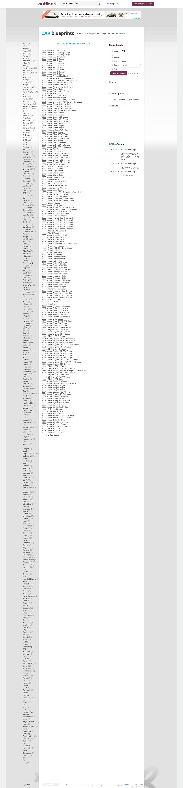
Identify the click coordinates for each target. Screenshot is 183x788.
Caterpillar (29, 157)
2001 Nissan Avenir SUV (52, 93)
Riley (27, 589)
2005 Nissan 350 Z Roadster (54, 72)
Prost (26, 569)
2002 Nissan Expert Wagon (53, 164)
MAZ (27, 480)
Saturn (27, 605)
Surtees (27, 673)
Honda (28, 311)
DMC (26, 222)
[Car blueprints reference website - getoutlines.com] (47, 3)
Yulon (26, 750)
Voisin (27, 724)
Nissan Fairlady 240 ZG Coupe (55, 166)
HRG (26, 316)
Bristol (27, 137)
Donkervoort (29, 229)
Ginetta (27, 275)
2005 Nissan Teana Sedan (53, 411)
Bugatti (28, 142)
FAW (27, 244)
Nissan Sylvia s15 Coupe (52, 409)
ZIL (26, 760)
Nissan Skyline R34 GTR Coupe (55, 375)
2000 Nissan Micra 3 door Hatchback (57, 218)
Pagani (27, 540)
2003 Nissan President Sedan (54, 276)
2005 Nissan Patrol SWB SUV (54, 265)
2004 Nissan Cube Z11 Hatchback (56, 147)
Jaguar (28, 362)
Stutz (27, 666)
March (27, 463)
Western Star (30, 736)
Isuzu (27, 355)
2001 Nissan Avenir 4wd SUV (54, 95)
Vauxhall (29, 717)
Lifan (26, 429)
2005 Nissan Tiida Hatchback (54, 420)
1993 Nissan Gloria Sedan (53, 173)
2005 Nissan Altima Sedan (53, 89)
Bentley (28, 123)
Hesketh (28, 299)
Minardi (28, 499)
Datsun (28, 205)
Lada (27, 401)
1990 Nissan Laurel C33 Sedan (55, 194)
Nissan (28, 518)
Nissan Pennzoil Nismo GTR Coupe (57, 269)
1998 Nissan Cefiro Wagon (53, 125)
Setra (27, 620)
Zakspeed (28, 753)
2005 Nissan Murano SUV (53, 237)
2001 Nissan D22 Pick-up (52, 149)
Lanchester (29, 405)
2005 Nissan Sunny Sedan (53, 398)
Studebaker (29, 663)
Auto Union (29, 101)
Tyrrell (27, 702)
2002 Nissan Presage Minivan (54, 272)
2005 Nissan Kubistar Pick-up (54, 186)
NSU (27, 523)
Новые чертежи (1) (128, 172)
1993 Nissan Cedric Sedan (53, 113)
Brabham (29, 130)
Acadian (28, 49)
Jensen (28, 369)
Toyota (28, 692)
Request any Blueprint (143, 4)
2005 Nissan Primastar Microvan (55, 282)
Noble (27, 521)
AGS (26, 58)
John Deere (30, 372)
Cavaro (27, 159)
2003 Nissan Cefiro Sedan (53, 123)
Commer (28, 178)
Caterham (28, 154)
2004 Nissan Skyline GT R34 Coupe (57, 351)
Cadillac (28, 152)
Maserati (29, 473)
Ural (26, 709)
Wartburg (28, 734)
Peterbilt (28, 555)
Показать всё (137, 161)
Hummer (28, 323)
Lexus (27, 420)
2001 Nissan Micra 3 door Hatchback (57, 220)
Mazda (28, 482)
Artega (27, 85)
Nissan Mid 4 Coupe (50, 233)
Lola (26, 441)
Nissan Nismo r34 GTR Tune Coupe (57, 248)
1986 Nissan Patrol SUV (52, 261)
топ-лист (96, 33)
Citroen (28, 174)
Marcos (27, 466)
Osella (27, 531)
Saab (27, 601)
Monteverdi (29, 509)
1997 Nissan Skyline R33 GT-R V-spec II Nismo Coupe (65, 370)
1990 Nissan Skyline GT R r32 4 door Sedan (60, 345)
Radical (27, 574)
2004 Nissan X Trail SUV (52, 428)
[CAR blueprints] (57, 33)
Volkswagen (30, 726)
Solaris (27, 639)
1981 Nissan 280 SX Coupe (53, 50)
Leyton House (30, 427)
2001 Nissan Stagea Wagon (53, 385)
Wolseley (28, 746)
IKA (26, 333)
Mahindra (29, 456)
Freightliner (29, 266)
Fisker (27, 253)
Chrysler (29, 169)
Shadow (28, 622)
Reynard (28, 586)
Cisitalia (27, 171)
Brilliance (28, 135)
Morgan (28, 511)
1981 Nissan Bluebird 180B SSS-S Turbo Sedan (62, 102)
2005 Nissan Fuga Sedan (52, 171)
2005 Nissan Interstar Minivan (54, 181)
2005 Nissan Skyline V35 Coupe (55, 381)
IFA (26, 330)
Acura (27, 51)
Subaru (28, 668)
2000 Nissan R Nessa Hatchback (56, 306)
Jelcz (27, 367)
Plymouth (29, 562)
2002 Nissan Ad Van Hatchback (55, 76)
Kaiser (27, 381)
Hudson (27, 318)
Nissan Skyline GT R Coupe (53, 336)
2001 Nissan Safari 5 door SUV (55, 308)
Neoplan (28, 516)
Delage (28, 210)
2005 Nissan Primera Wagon (54, 287)
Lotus (27, 444)
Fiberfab (28, 251)
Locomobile (29, 439)
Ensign (27, 237)
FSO (27, 268)
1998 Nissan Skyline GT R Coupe (56, 334)
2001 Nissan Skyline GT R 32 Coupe (57, 342)
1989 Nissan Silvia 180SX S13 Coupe (58, 321)
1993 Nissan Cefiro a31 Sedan (55, 130)
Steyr (27, 661)
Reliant (27, 581)
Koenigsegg (30, 393)
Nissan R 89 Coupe (50, 302)
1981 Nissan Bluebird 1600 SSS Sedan (58, 100)
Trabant (28, 695)
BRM (27, 140)
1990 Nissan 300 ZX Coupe (53, 57)
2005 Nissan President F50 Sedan (56, 280)
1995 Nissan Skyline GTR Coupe (56, 364)
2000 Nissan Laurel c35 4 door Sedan (58, 199)
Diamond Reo (30, 217)
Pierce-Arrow (30, 560)
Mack (27, 451)
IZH (26, 359)
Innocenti (28, 340)
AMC (27, 70)
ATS (26, 94)
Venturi (27, 719)
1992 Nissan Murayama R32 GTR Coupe (59, 244)
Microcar (28, 497)
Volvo (27, 729)
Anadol (27, 77)
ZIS (26, 763)
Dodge (28, 224)
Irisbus (27, 347)
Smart (27, 637)
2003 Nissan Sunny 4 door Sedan (56, 400)
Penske (27, 550)
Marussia (28, 468)
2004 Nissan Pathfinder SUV (54, 257)
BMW (27, 125)
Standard (28, 651)
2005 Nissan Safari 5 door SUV (55, 310)
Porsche (29, 567)
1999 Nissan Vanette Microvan (55, 422)
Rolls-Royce (30, 596)
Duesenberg (30, 232)
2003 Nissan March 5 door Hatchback (58, 207)
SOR (26, 642)
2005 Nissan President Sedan (54, 278)
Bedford (28, 116)
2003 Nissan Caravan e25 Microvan (57, 108)
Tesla (26, 688)
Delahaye (28, 212)
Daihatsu (28, 195)
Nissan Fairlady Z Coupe (52, 168)
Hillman (27, 304)
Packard (28, 538)
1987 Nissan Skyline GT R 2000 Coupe (58, 338)
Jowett (27, 376)
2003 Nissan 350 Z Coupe (53, 61)
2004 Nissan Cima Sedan (52, 132)
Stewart (27, 659)
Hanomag (29, 292)
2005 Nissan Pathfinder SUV (54, 259)
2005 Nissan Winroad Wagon (54, 424)
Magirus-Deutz (31, 453)
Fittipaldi (28, 256)
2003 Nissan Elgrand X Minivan (55, 156)
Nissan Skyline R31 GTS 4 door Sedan (58, 368)
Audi (27, 97)
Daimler (28, 198)
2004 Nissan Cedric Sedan (53, 115)
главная (79, 33)
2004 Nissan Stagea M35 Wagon (56, 392)
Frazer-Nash (30, 263)
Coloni (27, 176)
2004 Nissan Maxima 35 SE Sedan (56, 211)
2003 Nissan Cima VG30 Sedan (55, 138)
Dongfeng (28, 227)
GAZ (27, 270)
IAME (26, 328)
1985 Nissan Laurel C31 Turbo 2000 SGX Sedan (62, 192)
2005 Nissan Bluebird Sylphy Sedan (57, 104)
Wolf (26, 743)
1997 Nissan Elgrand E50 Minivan (56, 158)
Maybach (28, 478)
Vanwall (27, 714)
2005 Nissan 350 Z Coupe (53, 59)
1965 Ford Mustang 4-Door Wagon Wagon (129, 154)
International (30, 343)
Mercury (29, 492)
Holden (28, 309)
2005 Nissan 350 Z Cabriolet (54, 74)
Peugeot (29, 557)
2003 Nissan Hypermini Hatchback (56, 177)
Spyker (27, 644)
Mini (26, 502)
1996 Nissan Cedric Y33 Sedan (55, 121)
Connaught (29, 181)
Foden (27, 258)
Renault (28, 584)
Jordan (28, 374)
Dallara (27, 200)
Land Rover (30, 410)
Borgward (29, 128)
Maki (26, 458)
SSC (26, 649)
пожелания (121, 33)
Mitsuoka (28, 506)
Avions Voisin (30, 106)
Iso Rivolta (29, 352)
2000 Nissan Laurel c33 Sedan (55, 196)
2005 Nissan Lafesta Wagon (54, 188)
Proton (27, 572)
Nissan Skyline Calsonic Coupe (55, 330)
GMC (27, 278)
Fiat (27, 249)
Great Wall (29, 285)
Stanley (27, 654)
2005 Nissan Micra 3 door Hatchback (57, 222)
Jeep (27, 364)
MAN (27, 461)
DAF (26, 193)
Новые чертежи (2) (128, 164)
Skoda (28, 632)
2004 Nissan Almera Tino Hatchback (57, 82)
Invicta (27, 345)
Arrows (28, 82)
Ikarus (27, 335)
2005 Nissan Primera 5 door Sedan (57, 295)
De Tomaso (29, 207)
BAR (26, 113)
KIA (26, 391)
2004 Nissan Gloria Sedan (53, 175)
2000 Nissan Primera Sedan (54, 284)
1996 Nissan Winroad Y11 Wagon (56, 426)
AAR (26, 44)
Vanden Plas (29, 712)
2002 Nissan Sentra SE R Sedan (55, 312)
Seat (27, 618)
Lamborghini (30, 403)
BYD (26, 149)
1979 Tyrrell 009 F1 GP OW (129, 167)
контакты (111, 33)
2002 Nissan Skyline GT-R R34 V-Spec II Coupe (62, 362)
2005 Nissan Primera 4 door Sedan (57, 291)
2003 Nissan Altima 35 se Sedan (55, 91)
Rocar (27, 591)
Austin (28, 99)
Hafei (26, 287)
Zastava (27, 755)
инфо (104, 33)
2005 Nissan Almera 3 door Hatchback (58, 78)
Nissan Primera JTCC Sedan (54, 289)
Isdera (27, 350)
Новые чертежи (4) (128, 150)
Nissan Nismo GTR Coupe (53, 246)
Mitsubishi (29, 504)
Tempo (27, 685)
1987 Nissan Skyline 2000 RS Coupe (57, 327)
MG (27, 494)
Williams (28, 738)
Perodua (28, 552)
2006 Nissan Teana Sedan (53, 413)
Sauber (28, 608)
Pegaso (28, 547)
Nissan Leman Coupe (51, 203)
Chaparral (29, 162)
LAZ (26, 415)
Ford (27, 261)
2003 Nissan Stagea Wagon (53, 390)
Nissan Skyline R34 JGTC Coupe (56, 377)
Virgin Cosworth (31, 721)
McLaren (29, 485)
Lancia (28, 408)
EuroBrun (28, 239)
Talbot (27, 678)
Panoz (27, 545)
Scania (27, 610)
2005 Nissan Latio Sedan (52, 190)
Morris (27, 514)
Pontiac (28, 564)
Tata (26, 680)
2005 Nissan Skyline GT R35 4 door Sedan (60, 360)
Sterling (27, 656)
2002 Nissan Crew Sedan (52, 141)
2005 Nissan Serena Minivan (54, 315)
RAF (26, 576)
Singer (27, 630)
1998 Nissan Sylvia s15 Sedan (55, 405)
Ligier (27, 432)
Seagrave (28, 615)
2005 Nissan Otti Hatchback (53, 254)
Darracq (27, 203)
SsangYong (29, 647)
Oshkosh (28, 533)
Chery (27, 164)
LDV (26, 417)
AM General (30, 68)
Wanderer (28, 731)
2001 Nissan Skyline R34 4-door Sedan (58, 373)
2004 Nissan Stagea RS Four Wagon (57, 394)
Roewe (27, 593)
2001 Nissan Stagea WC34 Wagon (56, 396)
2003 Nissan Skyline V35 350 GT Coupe (59, 383)
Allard (26, 63)
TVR (26, 700)
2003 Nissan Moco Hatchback (54, 235)
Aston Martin (30, 92)
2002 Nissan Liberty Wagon (53, 205)
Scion (26, 613)
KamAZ (28, 384)
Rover (27, 598)
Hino (27, 306)
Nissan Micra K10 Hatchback (54, 231)
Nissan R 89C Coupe (51, 304)
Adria (27, 53)
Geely (27, 273)
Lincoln (28, 434)
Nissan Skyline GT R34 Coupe (55, 349)
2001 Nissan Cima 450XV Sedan (56, 134)
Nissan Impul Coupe (50, 179)
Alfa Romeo (30, 61)
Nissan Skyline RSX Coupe (53, 379)
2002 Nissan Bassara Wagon (54, 98)
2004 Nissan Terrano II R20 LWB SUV (58, 415)
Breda (27, 133)
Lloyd (26, 437)
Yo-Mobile (28, 748)
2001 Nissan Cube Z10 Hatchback (56, 145)
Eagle (26, 234)
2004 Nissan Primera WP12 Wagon (57, 297)
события (88, 33)
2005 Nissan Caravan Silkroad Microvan (59, 110)
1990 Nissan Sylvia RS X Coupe (55, 403)
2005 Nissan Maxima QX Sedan (55, 214)
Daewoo (28, 191)
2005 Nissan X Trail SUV (52, 431)
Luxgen (27, 449)
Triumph (28, 697)
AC (26, 46)
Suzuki (28, 676)
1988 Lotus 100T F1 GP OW (130, 169)
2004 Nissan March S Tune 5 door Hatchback (61, 209)
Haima (27, 290)
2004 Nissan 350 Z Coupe (53, 67)
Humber (28, 321)
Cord (27, 186)
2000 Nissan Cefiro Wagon (53, 128)
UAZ (26, 705)
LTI (25, 446)
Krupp (27, 398)
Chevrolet (29, 166)
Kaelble (27, 379)
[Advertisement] (91, 23)
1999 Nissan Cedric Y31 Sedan (55, 117)
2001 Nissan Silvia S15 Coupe (54, 325)
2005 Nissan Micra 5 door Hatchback (57, 226)
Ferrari (28, 246)
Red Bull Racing (31, 579)
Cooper (28, 183)
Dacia (27, 188)
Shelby (27, 625)
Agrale (27, 56)
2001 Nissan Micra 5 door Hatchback (57, 224)
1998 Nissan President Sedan (54, 274)
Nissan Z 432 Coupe (50, 435)
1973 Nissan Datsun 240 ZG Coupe (57, 153)
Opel (27, 528)
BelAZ (27, 118)
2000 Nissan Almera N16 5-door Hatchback (60, 80)
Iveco (27, 357)
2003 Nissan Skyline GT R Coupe (56, 332)
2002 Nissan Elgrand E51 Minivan (56, 160)
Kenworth (29, 388)
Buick (27, 145)
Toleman (28, 690)
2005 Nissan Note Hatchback (54, 252)
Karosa (27, 386)
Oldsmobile (29, 526)
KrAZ (27, 396)
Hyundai (28, 326)
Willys (27, 741)
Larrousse (29, 413)
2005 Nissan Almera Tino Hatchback (57, 85)
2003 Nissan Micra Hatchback (54, 216)
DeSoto (28, 215)
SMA (26, 634)
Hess (26, 301)
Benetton (28, 120)
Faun (27, 241)
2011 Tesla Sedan (127, 175)
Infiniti (27, 338)
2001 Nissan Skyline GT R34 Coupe (57, 347)
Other (28, 535)
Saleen (28, 603)
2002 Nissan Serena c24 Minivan (56, 317)
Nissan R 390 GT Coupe (52, 299)
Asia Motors (29, 87)
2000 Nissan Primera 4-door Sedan (57, 293)
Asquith (27, 89)
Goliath (27, 280)
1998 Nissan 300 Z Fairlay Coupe (56, 52)
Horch (27, 314)
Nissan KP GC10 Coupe (52, 183)
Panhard (28, 543)
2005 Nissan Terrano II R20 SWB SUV (58, 418)
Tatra (27, 683)
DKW (27, 220)
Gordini (27, 282)
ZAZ (26, 758)
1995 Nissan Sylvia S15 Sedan (55, 407)
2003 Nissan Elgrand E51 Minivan (56, 162)
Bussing (28, 147)
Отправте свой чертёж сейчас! (126, 99)
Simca (27, 627)
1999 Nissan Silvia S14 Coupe (54, 323)
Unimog (28, 707)
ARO (26, 80)
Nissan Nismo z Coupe (51, 250)
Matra (27, 475)
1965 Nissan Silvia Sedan (52, 319)
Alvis (26, 65)
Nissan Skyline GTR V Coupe (54, 366)
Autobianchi (30, 104)
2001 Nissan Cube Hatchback (54, 143)
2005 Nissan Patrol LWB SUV (54, 263)
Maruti (27, 470)
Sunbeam (29, 671)
